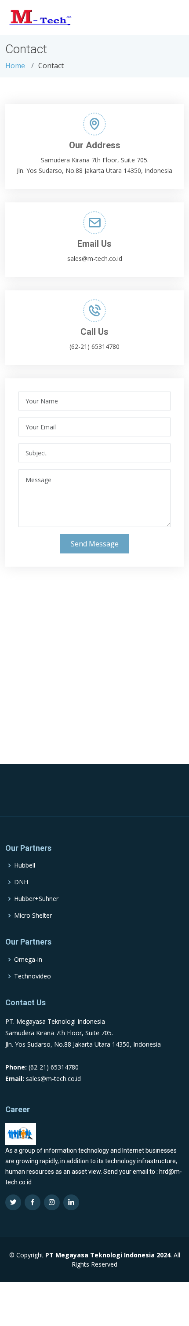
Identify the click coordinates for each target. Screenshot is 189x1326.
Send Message (95, 544)
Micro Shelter (33, 915)
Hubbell (24, 865)
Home (15, 65)
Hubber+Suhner (36, 899)
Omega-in (28, 959)
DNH (21, 882)
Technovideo (32, 976)
